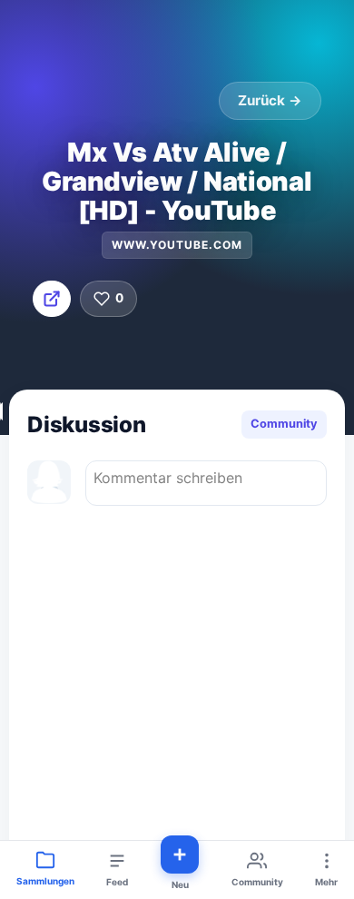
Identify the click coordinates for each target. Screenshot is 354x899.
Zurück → (270, 100)
